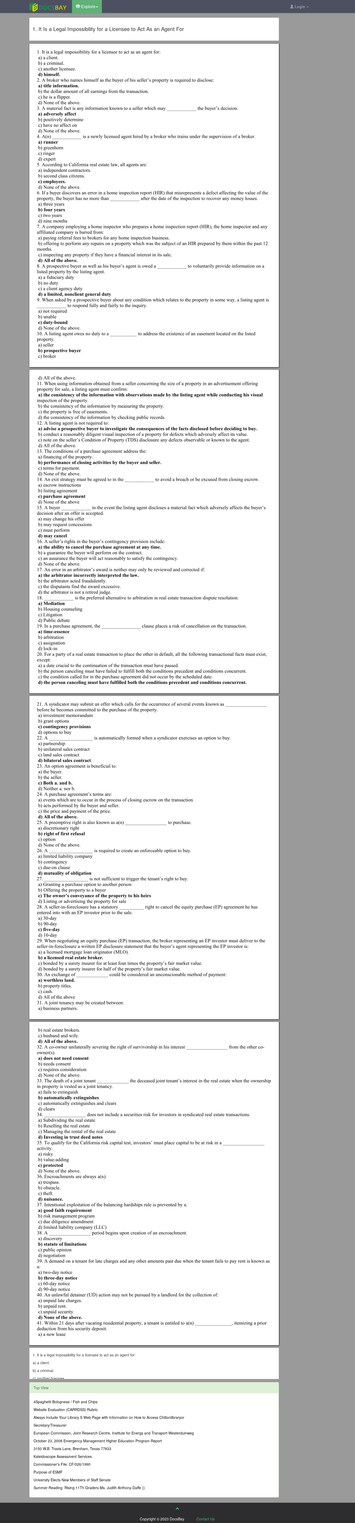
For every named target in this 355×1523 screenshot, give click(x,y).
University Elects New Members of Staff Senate (72, 1479)
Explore (87, 6)
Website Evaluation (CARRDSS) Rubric (66, 1409)
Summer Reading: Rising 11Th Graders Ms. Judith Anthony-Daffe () (89, 1487)
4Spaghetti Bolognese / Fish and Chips (65, 1401)
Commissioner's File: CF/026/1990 (62, 1464)
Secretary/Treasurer (50, 1425)
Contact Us (205, 1518)
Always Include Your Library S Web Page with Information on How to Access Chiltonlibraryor (109, 1417)
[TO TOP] (177, 1508)
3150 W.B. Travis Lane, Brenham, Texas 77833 (72, 1448)
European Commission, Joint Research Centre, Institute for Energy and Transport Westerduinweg (114, 1433)
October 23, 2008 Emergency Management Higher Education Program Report (98, 1440)
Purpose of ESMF (48, 1472)
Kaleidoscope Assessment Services (63, 1456)
